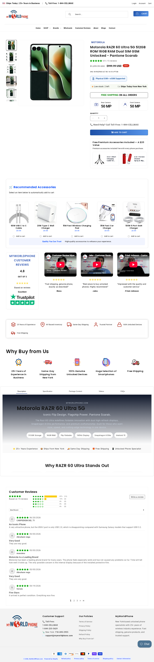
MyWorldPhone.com (36, 659)
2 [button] (74, 601)
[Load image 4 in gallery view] (11, 81)
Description (21, 391)
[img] (23, 517)
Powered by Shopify (51, 659)
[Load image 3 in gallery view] (11, 69)
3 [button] (77, 601)
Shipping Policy (85, 630)
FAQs (123, 391)
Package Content (75, 391)
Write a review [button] (137, 497)
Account (142, 3)
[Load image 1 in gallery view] (11, 45)
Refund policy (66, 658)
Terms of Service (85, 622)
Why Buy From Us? (86, 639)
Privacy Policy (84, 626)
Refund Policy (84, 634)
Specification (47, 391)
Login (134, 3)
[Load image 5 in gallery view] (11, 93)
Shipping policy (108, 658)
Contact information (123, 658)
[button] (47, 28)
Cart (150, 3)
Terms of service (93, 658)
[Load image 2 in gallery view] (11, 57)
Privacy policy (79, 658)
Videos (101, 391)
